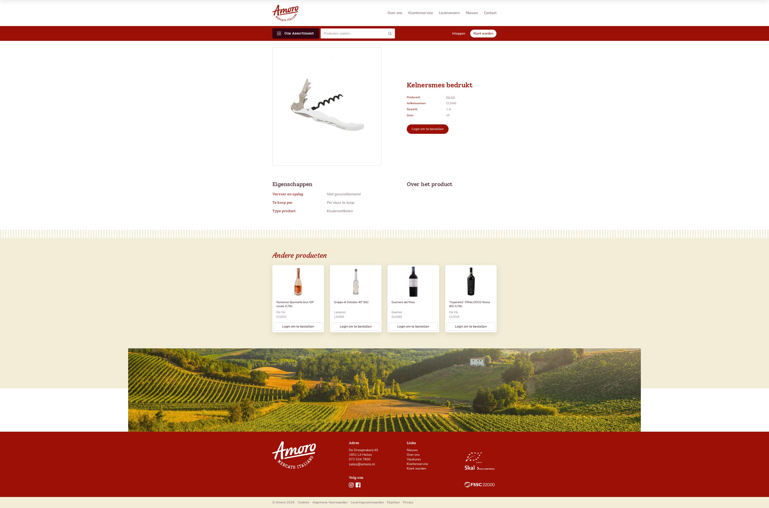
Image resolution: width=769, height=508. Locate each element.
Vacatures (414, 459)
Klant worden (416, 468)
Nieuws (472, 12)
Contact (490, 12)
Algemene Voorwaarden (330, 502)
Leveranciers (449, 12)
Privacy (408, 502)
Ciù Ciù (450, 97)
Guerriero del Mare (403, 302)
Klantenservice (420, 12)
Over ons (395, 12)
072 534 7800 (359, 459)
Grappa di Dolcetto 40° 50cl (351, 302)
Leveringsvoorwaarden (367, 502)
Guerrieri (397, 312)
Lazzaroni (340, 312)
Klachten (393, 502)
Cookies (303, 502)
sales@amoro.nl (362, 464)
